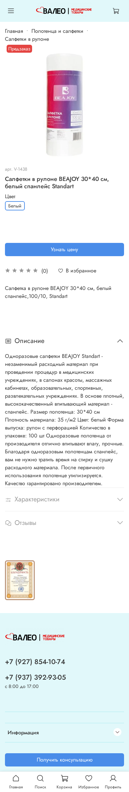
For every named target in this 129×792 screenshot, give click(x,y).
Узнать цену (64, 249)
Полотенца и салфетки (57, 31)
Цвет (10, 196)
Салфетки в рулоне (27, 39)
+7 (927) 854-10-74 (35, 662)
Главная (14, 31)
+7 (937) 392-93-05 (35, 677)
